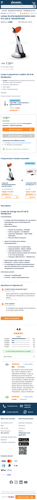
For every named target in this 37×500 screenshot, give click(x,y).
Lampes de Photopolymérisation (21, 143)
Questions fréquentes (25, 423)
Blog (2, 425)
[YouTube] (25, 482)
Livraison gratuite (12, 412)
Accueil (4, 11)
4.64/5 (33, 13)
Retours (30, 412)
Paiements (21, 425)
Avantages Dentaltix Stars (9, 437)
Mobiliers (4, 440)
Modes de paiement (27, 406)
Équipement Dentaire (15, 11)
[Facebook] (11, 482)
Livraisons (21, 428)
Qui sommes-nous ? (7, 423)
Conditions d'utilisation (8, 442)
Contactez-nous (12, 406)
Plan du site (4, 428)
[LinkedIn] (21, 482)
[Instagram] (16, 482)
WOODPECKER (11, 13)
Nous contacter (5, 431)
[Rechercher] (34, 7)
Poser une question (12, 318)
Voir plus (3, 93)
